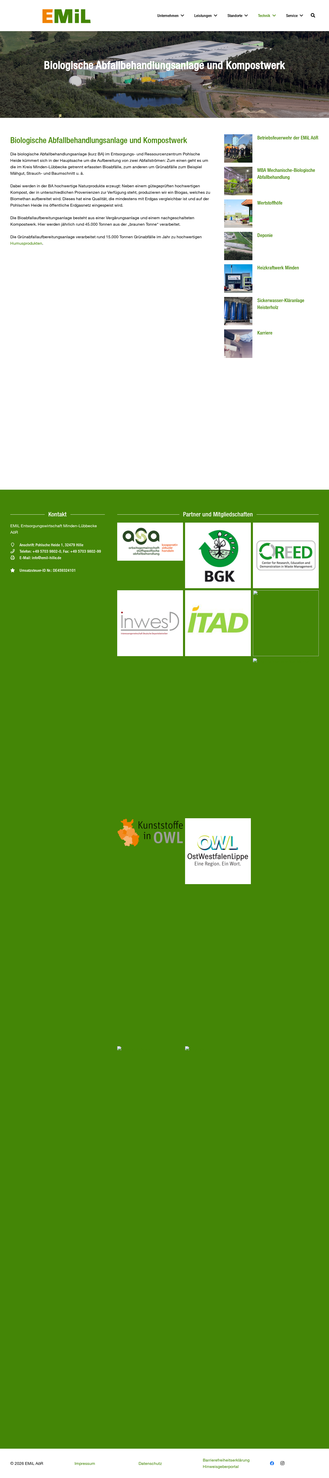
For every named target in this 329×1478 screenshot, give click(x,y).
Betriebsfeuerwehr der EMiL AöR (287, 137)
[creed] (286, 525)
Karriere (264, 333)
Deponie (265, 235)
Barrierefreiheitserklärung (226, 1460)
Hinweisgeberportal (221, 1466)
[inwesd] (150, 593)
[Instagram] (282, 1463)
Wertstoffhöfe (269, 203)
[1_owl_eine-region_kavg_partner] (218, 821)
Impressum (85, 1463)
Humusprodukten (26, 243)
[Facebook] (272, 1463)
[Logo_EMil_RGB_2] (66, 16)
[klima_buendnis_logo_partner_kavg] (286, 593)
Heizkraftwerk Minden (278, 267)
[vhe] (150, 1049)
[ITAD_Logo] (218, 593)
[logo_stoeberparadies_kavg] (286, 661)
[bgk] (218, 525)
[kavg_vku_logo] (218, 1049)
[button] (313, 15)
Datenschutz (150, 1463)
